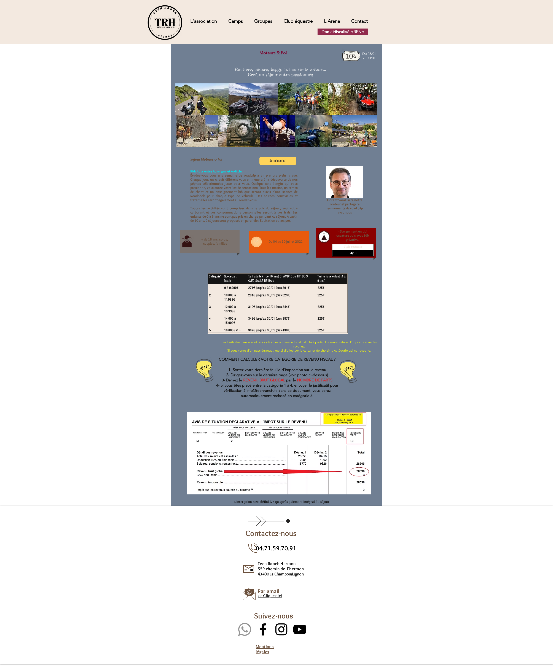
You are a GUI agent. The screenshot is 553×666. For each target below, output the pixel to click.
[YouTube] (300, 629)
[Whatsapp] (245, 629)
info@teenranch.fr (261, 390)
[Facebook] (263, 629)
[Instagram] (281, 629)
